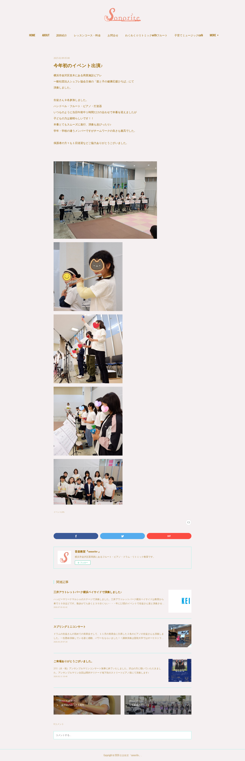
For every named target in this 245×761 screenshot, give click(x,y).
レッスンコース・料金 (87, 35)
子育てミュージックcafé (188, 35)
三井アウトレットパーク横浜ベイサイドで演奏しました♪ (88, 592)
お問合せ (113, 35)
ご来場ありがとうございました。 (74, 661)
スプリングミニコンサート (70, 626)
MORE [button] (213, 35)
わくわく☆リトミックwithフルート (146, 35)
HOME (32, 35)
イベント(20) (59, 512)
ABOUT (45, 35)
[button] (32, 35)
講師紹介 (61, 35)
